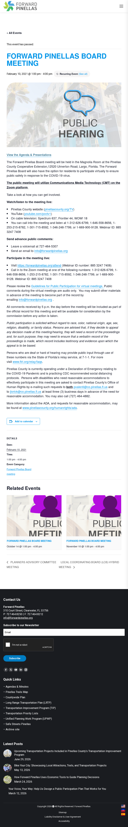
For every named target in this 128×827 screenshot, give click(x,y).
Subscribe (14, 658)
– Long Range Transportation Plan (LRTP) (27, 702)
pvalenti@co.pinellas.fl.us (91, 387)
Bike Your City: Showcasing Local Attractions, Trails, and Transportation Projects (60, 765)
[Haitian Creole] (123, 810)
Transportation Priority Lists (22, 713)
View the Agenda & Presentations (29, 154)
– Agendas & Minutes (15, 686)
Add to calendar (24, 421)
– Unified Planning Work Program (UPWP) (27, 718)
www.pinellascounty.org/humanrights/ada (49, 407)
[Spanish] (123, 814)
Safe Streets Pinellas (18, 724)
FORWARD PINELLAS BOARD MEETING (29, 540)
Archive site (13, 729)
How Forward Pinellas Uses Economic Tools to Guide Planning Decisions (56, 777)
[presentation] (34, 515)
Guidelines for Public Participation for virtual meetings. (67, 286)
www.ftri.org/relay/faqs (27, 361)
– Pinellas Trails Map (15, 692)
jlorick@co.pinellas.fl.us (25, 391)
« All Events (14, 33)
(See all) (83, 73)
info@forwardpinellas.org (51, 250)
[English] (123, 806)
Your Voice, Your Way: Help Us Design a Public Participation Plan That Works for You (57, 788)
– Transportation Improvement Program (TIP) (29, 708)
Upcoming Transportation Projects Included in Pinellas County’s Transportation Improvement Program (67, 753)
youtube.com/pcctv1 (37, 213)
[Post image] (7, 753)
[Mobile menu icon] (121, 6)
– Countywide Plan (14, 697)
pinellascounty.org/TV (59, 209)
